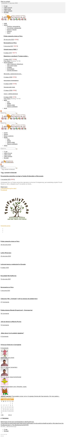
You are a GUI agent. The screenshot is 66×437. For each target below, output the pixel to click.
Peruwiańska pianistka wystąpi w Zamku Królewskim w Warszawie (22, 176)
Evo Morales (54, 423)
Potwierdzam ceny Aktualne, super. (16, 386)
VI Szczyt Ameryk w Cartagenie (11, 344)
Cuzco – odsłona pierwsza (11, 93)
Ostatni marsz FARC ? (11, 49)
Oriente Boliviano (12, 70)
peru (6, 422)
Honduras (36, 423)
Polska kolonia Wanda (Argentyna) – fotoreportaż (16, 310)
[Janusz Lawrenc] (4, 394)
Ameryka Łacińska (14, 422)
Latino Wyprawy (6, 253)
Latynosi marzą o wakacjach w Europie (13, 264)
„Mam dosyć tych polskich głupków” (12, 333)
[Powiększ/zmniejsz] (6, 434)
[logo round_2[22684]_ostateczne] (17, 224)
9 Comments (4, 336)
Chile (20, 423)
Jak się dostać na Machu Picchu (11, 321)
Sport (8, 33)
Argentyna (25, 423)
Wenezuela (8, 423)
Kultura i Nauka (11, 29)
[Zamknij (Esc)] (1, 434)
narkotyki (22, 425)
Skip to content (5, 1)
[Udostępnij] (3, 434)
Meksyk (3, 422)
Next (8, 61)
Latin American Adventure (15, 64)
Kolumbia (42, 423)
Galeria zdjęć (23, 422)
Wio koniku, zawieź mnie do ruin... (13, 73)
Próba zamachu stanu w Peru (13, 36)
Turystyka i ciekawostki (14, 28)
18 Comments (5, 313)
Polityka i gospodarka (13, 26)
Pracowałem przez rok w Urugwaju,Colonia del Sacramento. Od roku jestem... (35, 396)
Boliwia (17, 425)
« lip (2, 415)
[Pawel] (4, 385)
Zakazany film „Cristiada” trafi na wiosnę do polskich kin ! (19, 298)
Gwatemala (15, 423)
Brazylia (47, 423)
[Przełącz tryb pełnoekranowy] (4, 434)
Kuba (29, 422)
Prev (5, 61)
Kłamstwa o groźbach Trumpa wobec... (16, 56)
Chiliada (9, 67)
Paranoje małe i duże (9, 87)
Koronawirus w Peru (10, 43)
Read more (4, 187)
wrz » (10, 415)
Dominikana (10, 69)
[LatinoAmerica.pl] (14, 20)
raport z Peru (11, 425)
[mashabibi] (4, 356)
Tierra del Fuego (12, 65)
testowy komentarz (11, 367)
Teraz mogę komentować (13, 377)
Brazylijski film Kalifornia (8, 276)
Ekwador (30, 423)
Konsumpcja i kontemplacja (11, 80)
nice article (11, 357)
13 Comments (5, 325)
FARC (27, 425)
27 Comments (5, 302)
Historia (9, 31)
